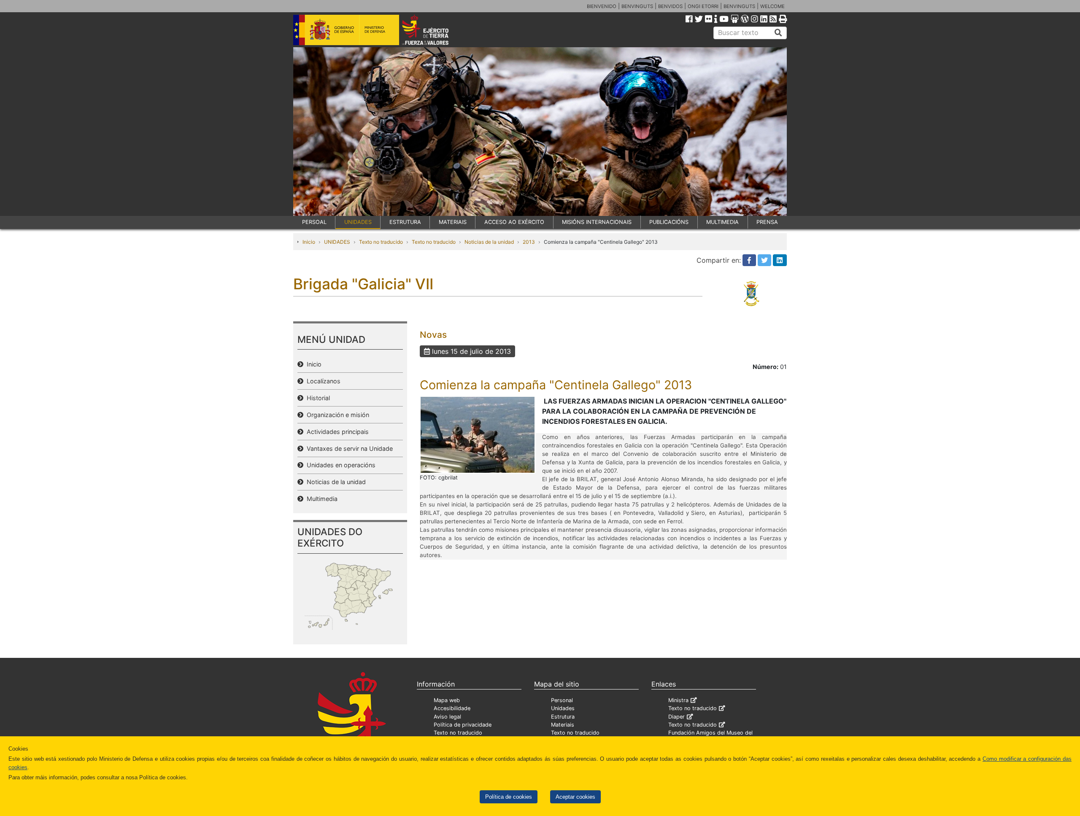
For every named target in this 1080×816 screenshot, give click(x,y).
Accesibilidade (452, 708)
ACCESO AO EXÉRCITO (514, 222)
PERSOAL (314, 222)
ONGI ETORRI (703, 6)
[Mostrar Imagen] (477, 434)
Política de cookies (508, 797)
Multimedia (320, 498)
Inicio (308, 242)
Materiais (562, 725)
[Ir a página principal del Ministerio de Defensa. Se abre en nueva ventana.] (346, 29)
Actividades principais (336, 431)
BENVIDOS (670, 6)
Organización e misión (336, 414)
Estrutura (563, 717)
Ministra (678, 700)
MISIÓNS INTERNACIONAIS (597, 222)
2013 (529, 242)
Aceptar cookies (575, 797)
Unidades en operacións (339, 465)
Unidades (563, 708)
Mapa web (447, 700)
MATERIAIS (453, 222)
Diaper (676, 717)
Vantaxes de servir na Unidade (348, 448)
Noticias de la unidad (489, 242)
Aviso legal (447, 717)
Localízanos (321, 381)
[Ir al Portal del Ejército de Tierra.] (435, 29)
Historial (316, 397)
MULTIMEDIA (722, 222)
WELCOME (772, 6)
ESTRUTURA (405, 222)
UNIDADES (358, 222)
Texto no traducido (381, 242)
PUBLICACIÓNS (668, 222)
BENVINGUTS (637, 6)
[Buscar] (778, 33)
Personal (562, 700)
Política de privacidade (462, 725)
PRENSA (767, 222)
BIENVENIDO (601, 6)
